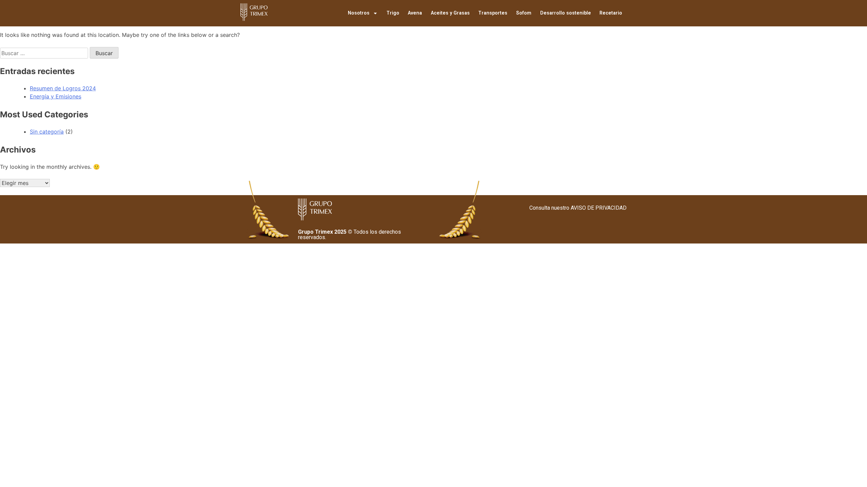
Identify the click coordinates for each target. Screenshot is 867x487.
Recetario (610, 13)
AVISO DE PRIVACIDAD (599, 208)
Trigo (392, 13)
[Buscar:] (45, 53)
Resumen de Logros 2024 (63, 88)
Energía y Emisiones (55, 96)
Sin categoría (47, 131)
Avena (415, 13)
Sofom (523, 13)
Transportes (492, 13)
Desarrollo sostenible (565, 13)
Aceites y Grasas (450, 13)
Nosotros (358, 13)
